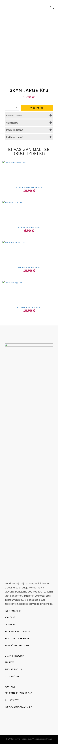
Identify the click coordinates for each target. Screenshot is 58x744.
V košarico (37, 108)
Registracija (13, 669)
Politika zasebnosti (18, 638)
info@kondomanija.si (19, 707)
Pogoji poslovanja (17, 631)
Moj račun (12, 676)
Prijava (9, 662)
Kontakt (10, 617)
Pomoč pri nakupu (17, 645)
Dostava (10, 624)
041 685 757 (12, 700)
